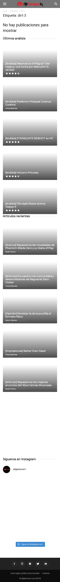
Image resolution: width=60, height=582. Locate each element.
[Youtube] (46, 564)
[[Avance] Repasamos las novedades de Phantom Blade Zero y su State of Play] (30, 238)
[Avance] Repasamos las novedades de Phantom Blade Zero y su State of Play (29, 246)
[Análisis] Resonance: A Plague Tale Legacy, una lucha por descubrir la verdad (27, 66)
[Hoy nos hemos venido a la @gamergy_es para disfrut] (30, 524)
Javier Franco (10, 252)
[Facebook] (14, 564)
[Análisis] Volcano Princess (21, 172)
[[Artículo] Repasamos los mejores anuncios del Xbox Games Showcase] (30, 375)
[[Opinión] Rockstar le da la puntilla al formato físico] (30, 306)
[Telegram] (30, 564)
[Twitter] (38, 564)
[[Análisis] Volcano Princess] (30, 163)
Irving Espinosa (11, 108)
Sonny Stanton (11, 320)
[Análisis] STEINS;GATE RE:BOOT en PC (29, 138)
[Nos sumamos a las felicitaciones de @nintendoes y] (30, 492)
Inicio (5, 11)
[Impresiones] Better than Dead (25, 350)
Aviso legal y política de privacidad (25, 573)
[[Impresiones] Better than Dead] (30, 341)
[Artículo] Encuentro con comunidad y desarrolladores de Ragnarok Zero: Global (29, 279)
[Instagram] (22, 564)
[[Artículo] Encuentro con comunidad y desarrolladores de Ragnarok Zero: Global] (30, 272)
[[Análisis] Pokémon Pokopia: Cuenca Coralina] (30, 94)
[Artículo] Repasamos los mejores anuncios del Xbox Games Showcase (28, 384)
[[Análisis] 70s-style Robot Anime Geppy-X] (30, 197)
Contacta (46, 573)
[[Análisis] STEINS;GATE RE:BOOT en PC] (30, 129)
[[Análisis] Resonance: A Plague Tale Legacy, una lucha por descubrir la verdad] (30, 60)
